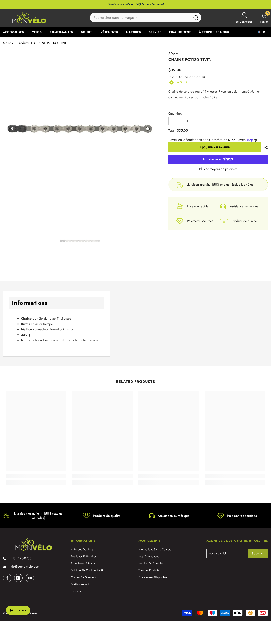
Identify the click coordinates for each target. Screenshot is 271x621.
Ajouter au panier (215, 147)
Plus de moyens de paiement (218, 169)
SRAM (173, 54)
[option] (80, 128)
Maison (8, 43)
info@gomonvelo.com (25, 566)
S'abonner (258, 553)
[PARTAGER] (264, 147)
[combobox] (140, 17)
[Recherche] (145, 17)
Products (23, 43)
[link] (36, 476)
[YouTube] (30, 578)
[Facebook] (7, 578)
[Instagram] (18, 578)
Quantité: (175, 113)
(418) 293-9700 (21, 558)
